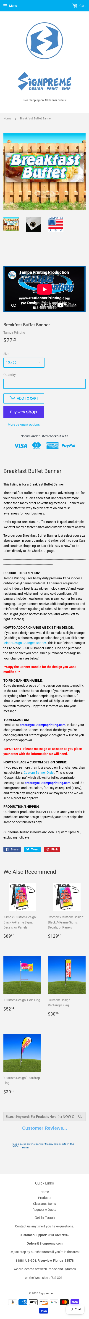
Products (44, 1198)
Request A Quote (44, 1209)
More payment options (24, 424)
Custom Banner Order (39, 772)
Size (6, 354)
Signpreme (46, 1293)
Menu (13, 6)
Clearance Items (44, 1204)
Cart (82, 6)
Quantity (9, 375)
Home (7, 118)
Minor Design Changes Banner (24, 643)
